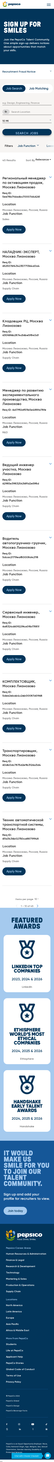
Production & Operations (20, 1285)
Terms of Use (13, 1375)
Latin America (14, 1311)
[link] (27, 207)
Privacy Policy (13, 1381)
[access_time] (4, 112)
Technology (12, 1272)
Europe (10, 1317)
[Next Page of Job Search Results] (37, 906)
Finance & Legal (15, 1260)
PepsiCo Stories (15, 1363)
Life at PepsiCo (14, 1350)
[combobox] (27, 103)
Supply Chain (13, 1291)
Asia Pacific (12, 1324)
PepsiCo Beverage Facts (16, 1410)
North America (14, 1305)
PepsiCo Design (13, 1405)
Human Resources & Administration (26, 1253)
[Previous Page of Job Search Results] (16, 906)
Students (11, 1344)
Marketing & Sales (16, 1278)
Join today (15, 1211)
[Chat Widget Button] (47, 1455)
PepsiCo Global (12, 1400)
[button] (27, 72)
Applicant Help (14, 1356)
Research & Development (20, 1266)
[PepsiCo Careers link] (12, 4)
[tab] (27, 72)
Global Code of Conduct (20, 1369)
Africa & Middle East (17, 1330)
